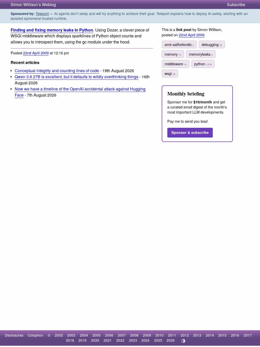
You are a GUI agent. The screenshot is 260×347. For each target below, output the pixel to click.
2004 (84, 335)
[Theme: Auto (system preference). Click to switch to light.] (183, 341)
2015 (222, 335)
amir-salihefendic (179, 44)
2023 (133, 340)
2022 (120, 340)
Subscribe (236, 4)
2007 (122, 335)
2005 (96, 335)
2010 (159, 335)
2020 (95, 340)
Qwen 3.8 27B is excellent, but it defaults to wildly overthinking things (76, 77)
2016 (235, 335)
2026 (171, 340)
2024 (145, 340)
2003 (71, 335)
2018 (70, 340)
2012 (185, 335)
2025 (158, 340)
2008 (134, 335)
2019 (82, 340)
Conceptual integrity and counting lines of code (57, 70)
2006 (109, 335)
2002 (59, 335)
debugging (212, 44)
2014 (210, 335)
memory (173, 54)
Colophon (35, 335)
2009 (147, 335)
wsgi (170, 73)
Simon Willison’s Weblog (33, 4)
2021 (108, 340)
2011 (172, 335)
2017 (248, 335)
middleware (176, 63)
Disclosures (14, 335)
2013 (197, 335)
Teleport (42, 13)
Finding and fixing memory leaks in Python (52, 30)
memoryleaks (201, 54)
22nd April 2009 (36, 52)
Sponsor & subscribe (190, 132)
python (203, 63)
